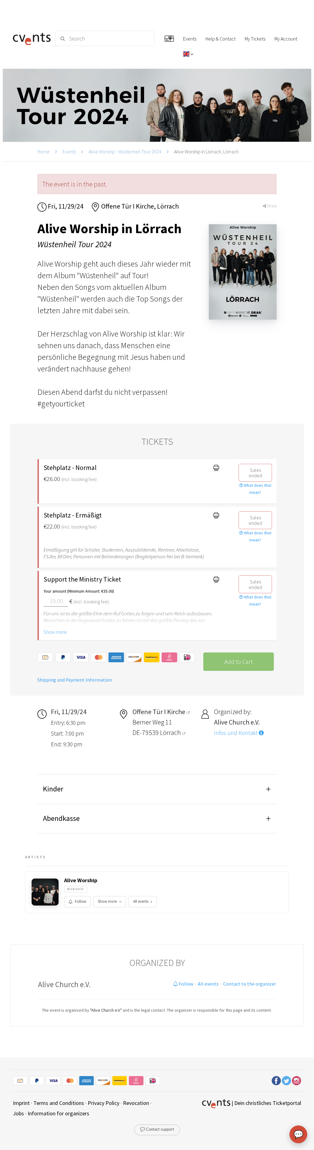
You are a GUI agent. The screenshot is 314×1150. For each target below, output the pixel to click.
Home (43, 151)
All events (140, 901)
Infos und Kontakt (236, 733)
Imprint (21, 1102)
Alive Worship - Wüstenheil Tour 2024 (125, 151)
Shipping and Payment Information (74, 680)
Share (271, 206)
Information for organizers (58, 1113)
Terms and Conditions (58, 1102)
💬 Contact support (157, 1130)
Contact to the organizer (249, 984)
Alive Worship (80, 880)
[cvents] (30, 38)
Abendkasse (61, 818)
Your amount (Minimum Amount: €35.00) (79, 591)
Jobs (18, 1113)
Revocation (136, 1102)
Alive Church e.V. (64, 984)
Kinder (53, 789)
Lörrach (171, 732)
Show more (55, 632)
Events (69, 151)
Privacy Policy (103, 1102)
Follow (80, 901)
